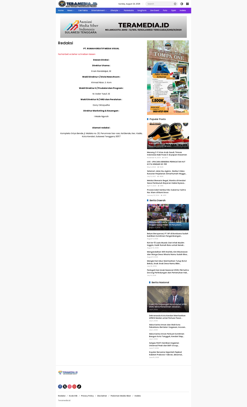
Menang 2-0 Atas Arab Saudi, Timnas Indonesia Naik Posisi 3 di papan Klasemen (167, 153)
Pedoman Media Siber (121, 396)
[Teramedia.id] (78, 3)
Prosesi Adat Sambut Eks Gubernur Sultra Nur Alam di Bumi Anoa (166, 191)
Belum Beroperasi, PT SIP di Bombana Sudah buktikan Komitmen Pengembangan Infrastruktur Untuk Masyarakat (167, 234)
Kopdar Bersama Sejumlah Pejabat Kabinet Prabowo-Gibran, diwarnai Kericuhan (165, 353)
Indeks (138, 396)
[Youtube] (74, 387)
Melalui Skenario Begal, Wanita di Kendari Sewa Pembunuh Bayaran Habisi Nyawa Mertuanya (166, 181)
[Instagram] (70, 387)
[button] (175, 4)
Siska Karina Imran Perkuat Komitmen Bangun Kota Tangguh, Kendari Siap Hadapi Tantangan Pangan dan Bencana (166, 335)
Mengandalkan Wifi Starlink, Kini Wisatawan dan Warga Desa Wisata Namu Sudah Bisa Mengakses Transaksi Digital (167, 253)
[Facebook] (60, 387)
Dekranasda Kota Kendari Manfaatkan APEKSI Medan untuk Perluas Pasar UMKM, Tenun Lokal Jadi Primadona (167, 316)
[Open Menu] (187, 3)
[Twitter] (65, 387)
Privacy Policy (87, 396)
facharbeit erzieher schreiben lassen (76, 54)
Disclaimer (102, 396)
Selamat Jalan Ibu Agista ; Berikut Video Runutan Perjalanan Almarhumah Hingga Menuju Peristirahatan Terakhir (166, 172)
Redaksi (61, 396)
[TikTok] (79, 387)
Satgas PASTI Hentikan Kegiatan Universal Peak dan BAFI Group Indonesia (164, 344)
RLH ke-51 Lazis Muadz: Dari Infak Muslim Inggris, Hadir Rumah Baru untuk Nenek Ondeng (165, 244)
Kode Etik (73, 396)
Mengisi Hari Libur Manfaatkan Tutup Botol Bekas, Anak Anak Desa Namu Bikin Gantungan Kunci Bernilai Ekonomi (167, 262)
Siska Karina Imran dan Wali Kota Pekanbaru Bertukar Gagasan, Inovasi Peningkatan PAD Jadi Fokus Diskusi (167, 326)
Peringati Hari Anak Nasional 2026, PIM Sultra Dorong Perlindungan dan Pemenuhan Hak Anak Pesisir (168, 271)
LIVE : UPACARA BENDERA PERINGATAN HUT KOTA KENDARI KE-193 (166, 163)
